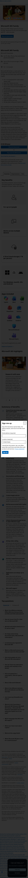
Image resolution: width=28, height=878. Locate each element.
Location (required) (7, 439)
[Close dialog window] (25, 423)
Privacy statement (19, 449)
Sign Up (5, 452)
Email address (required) (8, 433)
